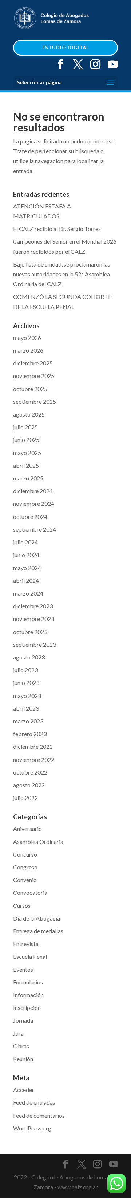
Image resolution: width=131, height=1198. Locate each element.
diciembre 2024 (33, 490)
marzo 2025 (28, 478)
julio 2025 (25, 426)
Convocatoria (30, 892)
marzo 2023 (28, 721)
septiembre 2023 (34, 644)
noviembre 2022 (33, 759)
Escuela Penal (30, 956)
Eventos (23, 969)
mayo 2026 (27, 337)
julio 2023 (25, 669)
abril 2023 (26, 708)
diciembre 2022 (33, 746)
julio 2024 (25, 542)
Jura (18, 1033)
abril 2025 (26, 465)
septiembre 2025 (34, 401)
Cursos (22, 905)
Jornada (23, 1020)
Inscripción (27, 1007)
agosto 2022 (29, 784)
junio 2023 (26, 682)
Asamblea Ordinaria (38, 841)
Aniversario (27, 828)
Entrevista (26, 943)
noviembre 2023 (33, 618)
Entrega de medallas (38, 930)
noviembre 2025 (33, 375)
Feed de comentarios (39, 1115)
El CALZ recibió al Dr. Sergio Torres (57, 228)
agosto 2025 (29, 414)
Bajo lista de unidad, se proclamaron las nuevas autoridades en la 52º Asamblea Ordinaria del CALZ (61, 274)
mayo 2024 (27, 567)
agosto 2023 (29, 657)
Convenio (25, 879)
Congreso (25, 867)
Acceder (23, 1089)
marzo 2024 (28, 593)
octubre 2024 (30, 516)
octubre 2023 (30, 631)
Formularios (28, 982)
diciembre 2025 (33, 363)
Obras (21, 1046)
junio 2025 (26, 439)
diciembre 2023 (33, 605)
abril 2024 (26, 580)
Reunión (23, 1058)
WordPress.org (32, 1128)
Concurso (25, 854)
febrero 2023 (30, 733)
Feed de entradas (34, 1102)
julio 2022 (25, 797)
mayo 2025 (27, 452)
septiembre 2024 (34, 529)
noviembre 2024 (33, 503)
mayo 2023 (27, 695)
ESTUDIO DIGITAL (65, 47)
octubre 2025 (30, 388)
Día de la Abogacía (36, 918)
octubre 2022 (30, 772)
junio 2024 (26, 554)
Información (28, 994)
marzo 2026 (28, 350)
